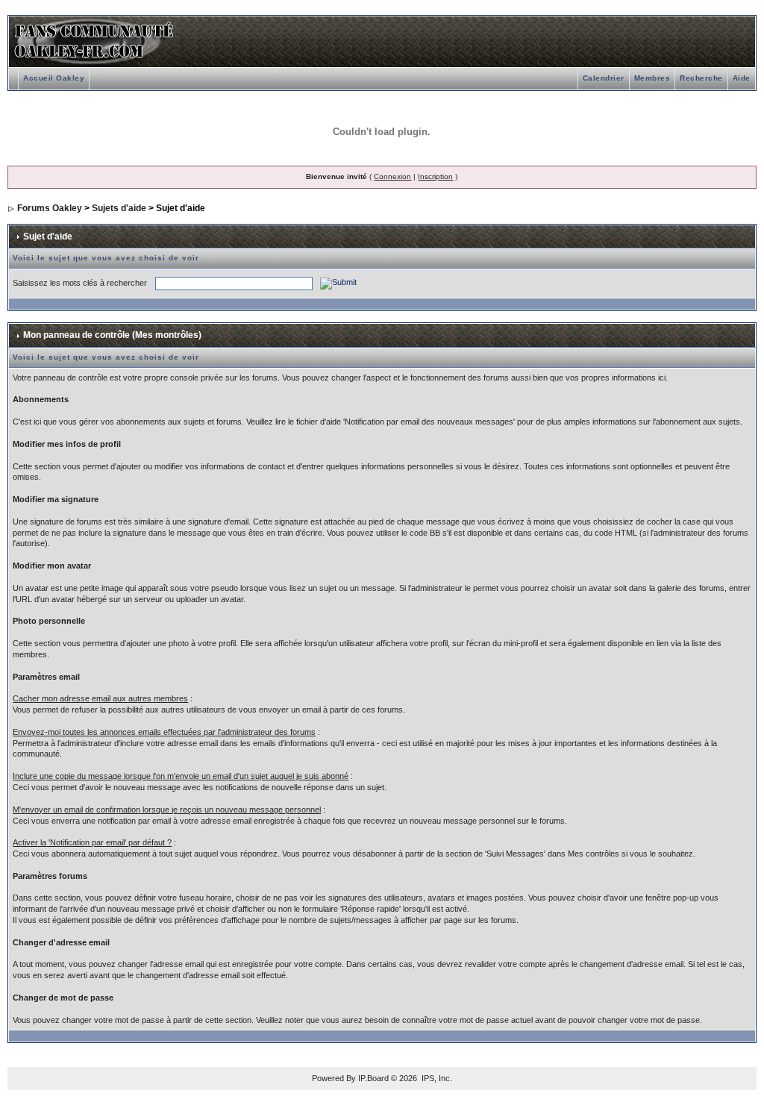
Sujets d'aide (119, 208)
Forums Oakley (49, 208)
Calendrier (603, 78)
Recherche (701, 78)
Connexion (392, 176)
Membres (652, 78)
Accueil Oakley (53, 78)
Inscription (435, 176)
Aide (742, 78)
